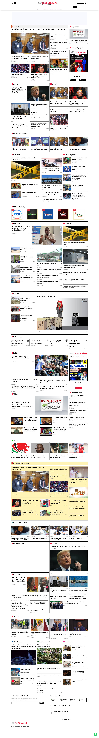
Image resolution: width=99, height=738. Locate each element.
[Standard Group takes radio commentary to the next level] (40, 448)
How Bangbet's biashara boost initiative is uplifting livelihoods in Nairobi (79, 159)
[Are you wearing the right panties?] (67, 664)
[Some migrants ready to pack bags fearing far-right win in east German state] (56, 605)
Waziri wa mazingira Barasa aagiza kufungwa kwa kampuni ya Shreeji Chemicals (19, 632)
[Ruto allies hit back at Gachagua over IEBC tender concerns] (45, 512)
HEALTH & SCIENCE (20, 522)
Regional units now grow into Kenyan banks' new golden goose (27, 258)
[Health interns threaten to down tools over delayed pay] (59, 530)
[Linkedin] (73, 700)
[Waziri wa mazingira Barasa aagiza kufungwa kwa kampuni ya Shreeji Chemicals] (20, 624)
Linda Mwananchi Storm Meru (18, 74)
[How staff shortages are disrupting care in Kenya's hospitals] (38, 584)
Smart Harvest (44, 642)
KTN (39, 9)
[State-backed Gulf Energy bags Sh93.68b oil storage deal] (49, 254)
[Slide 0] (20, 570)
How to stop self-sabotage (78, 655)
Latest (15, 84)
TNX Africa (17, 642)
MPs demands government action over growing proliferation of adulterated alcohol (39, 76)
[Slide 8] (35, 570)
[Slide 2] (23, 570)
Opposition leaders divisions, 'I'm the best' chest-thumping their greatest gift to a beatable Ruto (74, 343)
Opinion (16, 293)
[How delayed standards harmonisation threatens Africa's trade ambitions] (15, 278)
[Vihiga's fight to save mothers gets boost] (40, 530)
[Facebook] (55, 700)
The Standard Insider (21, 463)
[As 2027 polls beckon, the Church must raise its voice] (15, 308)
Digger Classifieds (58, 711)
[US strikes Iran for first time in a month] (59, 581)
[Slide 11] (40, 570)
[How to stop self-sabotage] (67, 656)
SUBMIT (41, 702)
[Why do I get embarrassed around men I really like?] (67, 673)
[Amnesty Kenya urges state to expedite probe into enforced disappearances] (52, 162)
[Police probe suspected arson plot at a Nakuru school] (25, 170)
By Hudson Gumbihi (18, 31)
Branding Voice (70, 155)
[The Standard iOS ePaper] (82, 79)
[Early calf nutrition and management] (67, 187)
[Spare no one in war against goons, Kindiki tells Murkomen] (59, 119)
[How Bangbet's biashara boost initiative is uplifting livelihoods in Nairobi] (67, 160)
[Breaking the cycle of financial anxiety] (67, 682)
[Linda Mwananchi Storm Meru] (20, 68)
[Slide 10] (38, 570)
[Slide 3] (25, 570)
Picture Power (18, 543)
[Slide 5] (29, 570)
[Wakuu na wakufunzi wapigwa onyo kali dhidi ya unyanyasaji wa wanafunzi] (40, 625)
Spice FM (53, 9)
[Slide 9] (36, 570)
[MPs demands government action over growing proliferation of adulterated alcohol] (40, 68)
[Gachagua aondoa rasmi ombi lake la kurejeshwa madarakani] (78, 625)
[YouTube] (83, 700)
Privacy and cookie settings (66, 719)
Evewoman (69, 642)
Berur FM (60, 9)
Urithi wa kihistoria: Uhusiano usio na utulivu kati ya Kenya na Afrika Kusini (58, 634)
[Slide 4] (27, 570)
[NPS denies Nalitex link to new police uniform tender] (16, 194)
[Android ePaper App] (73, 79)
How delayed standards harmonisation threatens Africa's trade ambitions (26, 277)
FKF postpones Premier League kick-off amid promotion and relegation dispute (20, 457)
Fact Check (17, 574)
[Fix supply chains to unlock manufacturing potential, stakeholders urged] (47, 235)
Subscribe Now (78, 61)
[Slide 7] (33, 570)
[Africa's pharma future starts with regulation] (78, 530)
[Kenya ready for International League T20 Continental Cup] (59, 448)
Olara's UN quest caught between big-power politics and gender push (17, 342)
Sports (15, 440)
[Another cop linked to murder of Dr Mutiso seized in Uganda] (30, 44)
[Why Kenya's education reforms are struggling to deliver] (16, 512)
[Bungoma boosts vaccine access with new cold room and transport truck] (75, 256)
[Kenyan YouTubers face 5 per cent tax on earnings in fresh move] (15, 681)
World (54, 543)
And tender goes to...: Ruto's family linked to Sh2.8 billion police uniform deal (39, 149)
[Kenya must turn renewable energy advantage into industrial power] (15, 299)
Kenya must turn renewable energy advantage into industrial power (27, 298)
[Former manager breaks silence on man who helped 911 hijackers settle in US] (15, 672)
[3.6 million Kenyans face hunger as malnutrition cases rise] (59, 63)
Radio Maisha (46, 9)
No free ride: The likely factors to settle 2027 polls (55, 342)
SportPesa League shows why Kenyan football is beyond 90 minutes (79, 168)
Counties (68, 223)
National (16, 155)
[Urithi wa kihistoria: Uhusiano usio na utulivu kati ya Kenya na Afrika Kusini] (59, 625)
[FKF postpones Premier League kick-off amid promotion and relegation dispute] (20, 448)
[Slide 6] (31, 570)
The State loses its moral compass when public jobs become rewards (26, 317)
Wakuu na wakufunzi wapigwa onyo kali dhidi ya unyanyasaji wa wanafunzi (39, 634)
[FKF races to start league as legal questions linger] (78, 448)
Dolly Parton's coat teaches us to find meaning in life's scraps (36, 342)
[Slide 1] (22, 570)
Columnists (17, 337)
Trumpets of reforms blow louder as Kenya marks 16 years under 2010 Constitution (58, 44)
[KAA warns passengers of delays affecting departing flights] (52, 179)
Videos (15, 394)
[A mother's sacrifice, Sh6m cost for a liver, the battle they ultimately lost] (20, 530)
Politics (16, 353)
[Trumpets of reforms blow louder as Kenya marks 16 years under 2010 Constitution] (45, 503)
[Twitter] (64, 700)
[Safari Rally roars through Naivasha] (30, 559)
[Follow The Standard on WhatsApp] (95, 734)
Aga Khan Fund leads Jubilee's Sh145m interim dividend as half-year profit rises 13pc (27, 267)
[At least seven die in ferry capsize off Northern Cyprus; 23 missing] (78, 581)
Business (16, 223)
